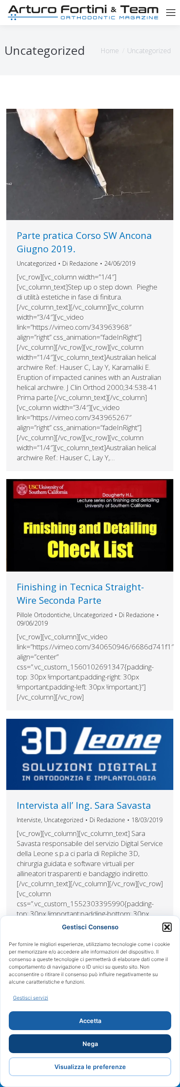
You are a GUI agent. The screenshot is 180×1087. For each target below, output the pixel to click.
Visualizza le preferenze (90, 1066)
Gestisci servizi (30, 998)
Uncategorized (36, 263)
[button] (167, 927)
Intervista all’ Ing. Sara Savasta (84, 805)
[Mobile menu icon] (171, 13)
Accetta (90, 1020)
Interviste (29, 820)
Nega (90, 1043)
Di (80, 263)
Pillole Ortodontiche (43, 615)
